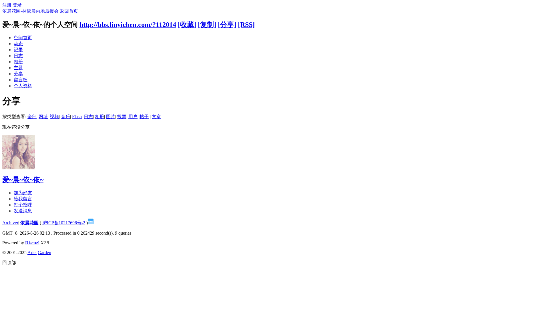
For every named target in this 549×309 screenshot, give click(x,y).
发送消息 (23, 210)
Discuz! (32, 242)
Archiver (10, 222)
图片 (110, 116)
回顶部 (9, 262)
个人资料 (23, 85)
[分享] (227, 24)
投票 (121, 116)
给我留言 (23, 198)
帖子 (144, 116)
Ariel (32, 252)
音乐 (65, 116)
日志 (18, 55)
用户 (133, 116)
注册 (6, 5)
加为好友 (23, 192)
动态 (18, 43)
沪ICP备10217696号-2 (63, 222)
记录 (18, 49)
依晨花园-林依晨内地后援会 (31, 11)
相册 (18, 61)
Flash (77, 116)
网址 (43, 116)
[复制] (207, 24)
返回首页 (69, 11)
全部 (32, 116)
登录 (17, 5)
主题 (18, 67)
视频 (54, 116)
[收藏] (187, 24)
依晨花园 (29, 222)
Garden (44, 252)
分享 (18, 73)
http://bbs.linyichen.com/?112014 (127, 24)
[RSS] (246, 24)
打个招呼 (23, 204)
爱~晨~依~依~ (22, 179)
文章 (156, 116)
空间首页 (23, 37)
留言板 (20, 79)
